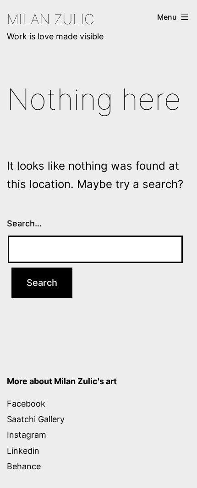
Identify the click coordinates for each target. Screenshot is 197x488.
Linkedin (23, 451)
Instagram (26, 435)
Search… (24, 223)
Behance (24, 466)
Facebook (26, 403)
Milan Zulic (50, 19)
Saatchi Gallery (36, 419)
